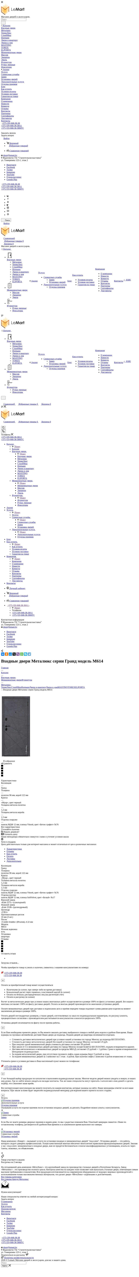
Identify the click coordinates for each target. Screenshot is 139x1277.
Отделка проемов (9, 1105)
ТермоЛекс (6, 687)
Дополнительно (14, 861)
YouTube (10, 174)
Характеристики (14, 849)
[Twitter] (7, 205)
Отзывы (10, 851)
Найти (4, 1266)
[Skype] (25, 654)
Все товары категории (11, 1177)
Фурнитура (22, 500)
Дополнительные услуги (28, 534)
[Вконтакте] (8, 196)
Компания (16, 561)
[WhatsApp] (21, 654)
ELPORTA (80, 687)
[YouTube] (8, 211)
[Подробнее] (2, 1110)
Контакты (5, 1214)
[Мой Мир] (10, 654)
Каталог (15, 449)
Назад (17, 446)
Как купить (17, 546)
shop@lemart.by (10, 155)
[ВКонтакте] (2, 654)
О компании (6, 1201)
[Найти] (3, 22)
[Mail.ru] (8, 215)
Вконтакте (11, 165)
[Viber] (18, 654)
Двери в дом (52, 687)
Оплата (10, 856)
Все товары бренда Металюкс (15, 1179)
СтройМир (16, 687)
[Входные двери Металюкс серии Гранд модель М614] (16, 756)
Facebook (11, 167)
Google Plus (12, 179)
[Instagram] (8, 208)
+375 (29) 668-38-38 (11, 123)
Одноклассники (14, 177)
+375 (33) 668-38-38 (12, 128)
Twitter (10, 170)
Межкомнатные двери (27, 485)
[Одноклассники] (8, 202)
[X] (14, 654)
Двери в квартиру (37, 687)
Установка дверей (9, 1136)
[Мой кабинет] (2, 401)
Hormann (25, 687)
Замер (4, 1117)
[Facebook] (8, 199)
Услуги (15, 515)
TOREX (71, 687)
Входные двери (24, 456)
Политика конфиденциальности (19, 1258)
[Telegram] (29, 654)
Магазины (6, 1211)
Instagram (11, 172)
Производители (8, 1209)
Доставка (11, 859)
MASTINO (63, 687)
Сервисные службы (26, 522)
